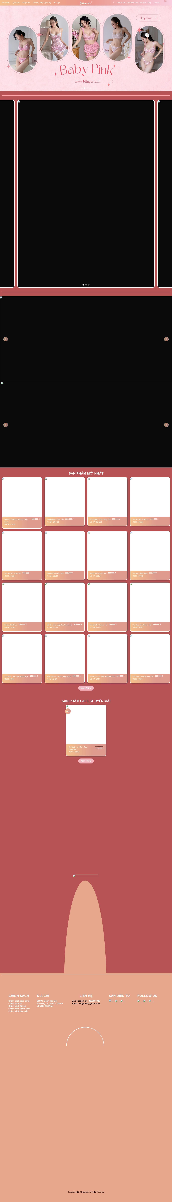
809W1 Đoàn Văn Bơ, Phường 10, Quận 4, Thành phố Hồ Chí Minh (50, 1003)
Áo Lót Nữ (5, 3)
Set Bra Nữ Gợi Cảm (140, 519)
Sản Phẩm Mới (132, 3)
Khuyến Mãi (121, 3)
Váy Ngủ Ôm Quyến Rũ (141, 625)
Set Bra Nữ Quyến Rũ (98, 625)
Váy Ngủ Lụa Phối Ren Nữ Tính (102, 676)
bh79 (2, 1198)
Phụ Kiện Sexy (45, 3)
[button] (164, 3)
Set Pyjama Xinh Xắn (55, 519)
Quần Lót (16, 3)
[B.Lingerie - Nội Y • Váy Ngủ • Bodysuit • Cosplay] (86, 3)
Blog (149, 3)
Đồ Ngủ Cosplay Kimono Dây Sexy (16, 520)
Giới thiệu (142, 3)
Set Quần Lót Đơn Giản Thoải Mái (77, 748)
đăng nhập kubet (16, 1198)
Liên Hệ (156, 3)
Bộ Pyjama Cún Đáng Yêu (100, 519)
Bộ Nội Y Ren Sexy (140, 573)
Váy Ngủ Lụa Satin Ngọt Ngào (16, 676)
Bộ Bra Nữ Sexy (10, 625)
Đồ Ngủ (57, 3)
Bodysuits (26, 3)
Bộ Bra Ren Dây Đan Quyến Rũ (59, 625)
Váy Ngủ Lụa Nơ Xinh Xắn (142, 676)
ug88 (7, 1198)
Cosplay (36, 3)
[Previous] (6, 48)
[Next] (165, 48)
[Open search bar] (114, 3)
